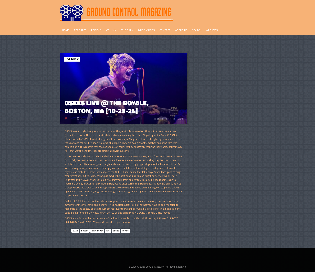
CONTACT (164, 30)
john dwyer (97, 230)
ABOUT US (181, 30)
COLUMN (111, 30)
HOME (65, 30)
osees (116, 230)
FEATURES (80, 30)
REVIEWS (96, 30)
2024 (75, 230)
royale (125, 230)
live (108, 230)
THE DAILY (127, 30)
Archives (212, 30)
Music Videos (146, 30)
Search (196, 30)
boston (84, 230)
